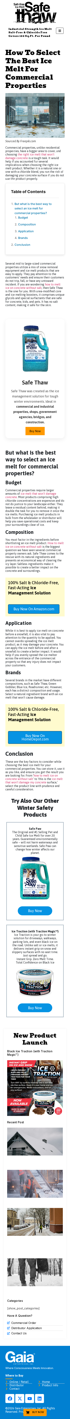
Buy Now (35, 431)
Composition (27, 224)
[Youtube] (29, 1398)
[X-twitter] (19, 1398)
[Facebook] (9, 1398)
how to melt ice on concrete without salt (32, 286)
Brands (23, 238)
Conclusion (22, 244)
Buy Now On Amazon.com (33, 609)
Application (26, 231)
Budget (23, 217)
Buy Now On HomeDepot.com (35, 737)
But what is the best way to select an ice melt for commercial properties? (33, 208)
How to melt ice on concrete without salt (34, 544)
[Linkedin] (39, 1398)
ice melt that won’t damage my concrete (34, 780)
